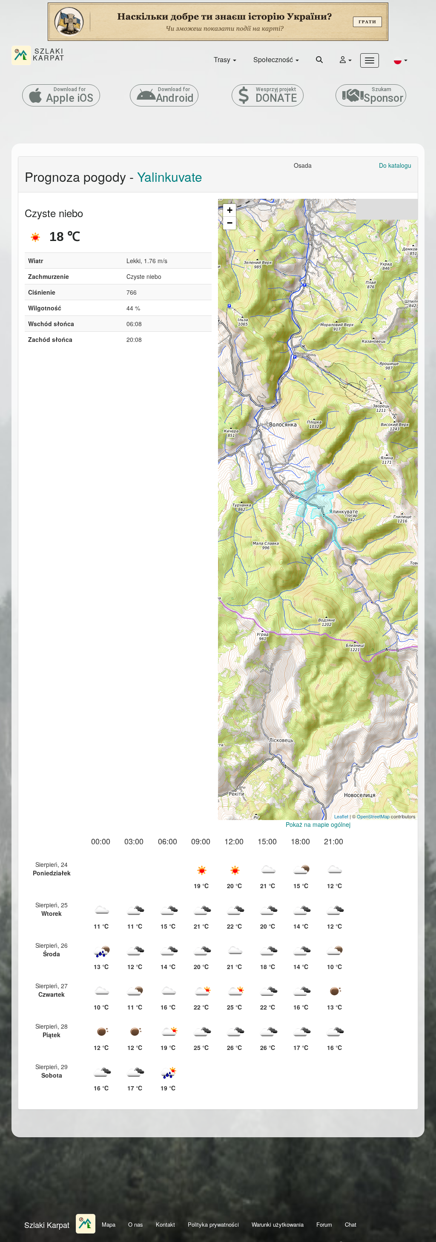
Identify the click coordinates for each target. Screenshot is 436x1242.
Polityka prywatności (213, 1224)
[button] (401, 60)
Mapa (108, 1224)
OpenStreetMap (373, 816)
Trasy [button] (223, 59)
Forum (324, 1224)
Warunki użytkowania (278, 1224)
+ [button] (229, 210)
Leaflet (341, 816)
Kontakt (165, 1224)
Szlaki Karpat (46, 1224)
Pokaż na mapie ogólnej (318, 824)
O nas (135, 1224)
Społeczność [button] (274, 59)
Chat (350, 1224)
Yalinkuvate (169, 176)
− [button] (229, 223)
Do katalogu (395, 165)
